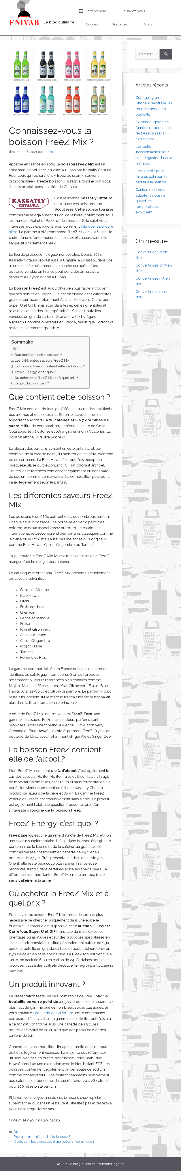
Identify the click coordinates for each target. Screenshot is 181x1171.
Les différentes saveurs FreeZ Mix (42, 361)
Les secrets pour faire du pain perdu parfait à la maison (151, 176)
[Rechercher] (166, 54)
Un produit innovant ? (32, 383)
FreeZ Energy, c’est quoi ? (35, 372)
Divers (18, 1132)
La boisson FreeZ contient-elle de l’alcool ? (50, 366)
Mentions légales (111, 1164)
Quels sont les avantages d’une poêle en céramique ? (54, 1141)
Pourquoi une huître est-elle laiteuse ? (42, 1136)
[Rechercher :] (148, 54)
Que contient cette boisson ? (38, 355)
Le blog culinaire (58, 22)
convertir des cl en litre (54, 1013)
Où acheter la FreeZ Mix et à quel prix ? (46, 378)
